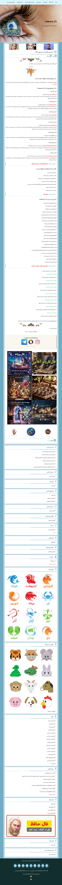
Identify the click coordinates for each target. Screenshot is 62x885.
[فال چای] (44, 413)
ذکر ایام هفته (51, 21)
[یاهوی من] (46, 865)
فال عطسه (53, 845)
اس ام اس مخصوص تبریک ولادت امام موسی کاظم (45, 458)
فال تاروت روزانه (51, 721)
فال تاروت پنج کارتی (51, 742)
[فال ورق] (19, 413)
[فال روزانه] (19, 364)
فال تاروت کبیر (52, 724)
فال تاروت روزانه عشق (50, 757)
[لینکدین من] (15, 865)
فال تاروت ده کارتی (51, 751)
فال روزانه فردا (52, 854)
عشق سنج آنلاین (51, 551)
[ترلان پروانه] (31, 47)
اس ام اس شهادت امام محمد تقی (48, 454)
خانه (56, 2)
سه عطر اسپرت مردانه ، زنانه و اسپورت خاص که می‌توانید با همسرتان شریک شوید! (38, 776)
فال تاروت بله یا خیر (51, 760)
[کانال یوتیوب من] (19, 865)
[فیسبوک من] (38, 865)
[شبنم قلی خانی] (14, 47)
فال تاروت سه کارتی (51, 736)
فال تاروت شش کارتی (50, 745)
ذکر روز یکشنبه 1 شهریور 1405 (44, 52)
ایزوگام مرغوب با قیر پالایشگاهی (48, 788)
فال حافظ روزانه (52, 807)
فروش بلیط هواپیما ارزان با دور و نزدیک (47, 791)
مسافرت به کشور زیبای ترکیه (49, 779)
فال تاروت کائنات (51, 730)
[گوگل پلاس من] (23, 865)
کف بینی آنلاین (52, 511)
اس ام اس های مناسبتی (29, 2)
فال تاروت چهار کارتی (50, 739)
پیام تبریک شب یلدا (51, 813)
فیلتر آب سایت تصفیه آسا (50, 773)
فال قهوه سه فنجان (51, 498)
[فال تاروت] (44, 364)
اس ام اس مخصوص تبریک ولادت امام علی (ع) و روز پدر (44, 467)
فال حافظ (51, 2)
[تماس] (31, 865)
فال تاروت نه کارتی (51, 748)
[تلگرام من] (42, 865)
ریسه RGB (53, 561)
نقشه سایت (25, 874)
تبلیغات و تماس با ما (11, 2)
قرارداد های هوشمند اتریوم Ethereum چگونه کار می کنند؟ (43, 785)
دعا (27, 331)
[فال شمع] (19, 388)
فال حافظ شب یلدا (51, 810)
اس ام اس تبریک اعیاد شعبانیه (49, 461)
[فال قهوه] (44, 388)
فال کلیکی (53, 542)
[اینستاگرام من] (34, 865)
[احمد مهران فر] (49, 47)
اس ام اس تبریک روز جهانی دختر (48, 451)
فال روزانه (39, 2)
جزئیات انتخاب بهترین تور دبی (49, 782)
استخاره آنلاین (20, 2)
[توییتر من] (27, 865)
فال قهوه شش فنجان (51, 501)
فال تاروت (45, 2)
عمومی (48, 440)
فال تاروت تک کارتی (51, 733)
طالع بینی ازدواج (52, 520)
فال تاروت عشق (52, 754)
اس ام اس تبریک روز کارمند (49, 464)
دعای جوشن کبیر (51, 530)
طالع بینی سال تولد (51, 711)
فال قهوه (53, 495)
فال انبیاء (53, 486)
